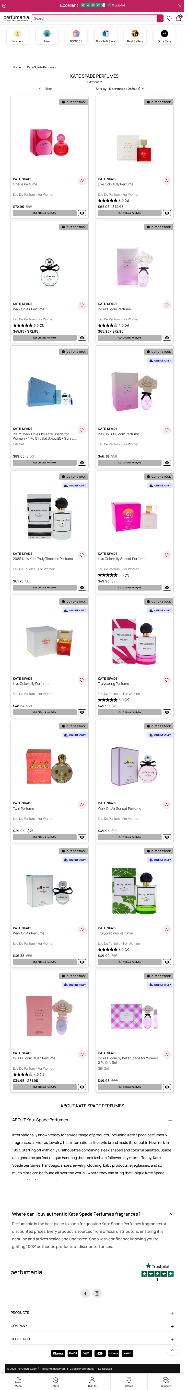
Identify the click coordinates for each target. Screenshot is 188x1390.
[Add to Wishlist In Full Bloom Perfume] (167, 305)
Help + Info (20, 1339)
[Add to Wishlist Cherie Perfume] (82, 180)
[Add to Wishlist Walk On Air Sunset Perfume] (167, 804)
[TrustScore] (157, 1272)
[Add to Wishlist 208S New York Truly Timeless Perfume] (82, 555)
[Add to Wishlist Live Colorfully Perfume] (167, 180)
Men (47, 41)
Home (17, 67)
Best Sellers (135, 41)
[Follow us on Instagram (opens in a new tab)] (97, 1293)
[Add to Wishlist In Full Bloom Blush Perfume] (82, 1054)
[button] (178, 18)
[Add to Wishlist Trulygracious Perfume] (167, 929)
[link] (172, 1350)
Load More (94, 1100)
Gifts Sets (164, 41)
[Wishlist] (169, 18)
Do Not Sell (105, 1368)
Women (17, 41)
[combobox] (119, 88)
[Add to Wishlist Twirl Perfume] (82, 804)
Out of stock (44, 213)
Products (20, 1312)
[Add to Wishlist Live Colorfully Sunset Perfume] (167, 555)
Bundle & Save (105, 41)
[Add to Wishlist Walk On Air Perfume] (82, 305)
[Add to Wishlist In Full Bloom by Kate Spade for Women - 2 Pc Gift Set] (167, 1054)
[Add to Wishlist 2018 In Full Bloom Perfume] (167, 430)
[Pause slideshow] (4, 6)
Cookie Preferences (82, 1368)
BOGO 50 (76, 41)
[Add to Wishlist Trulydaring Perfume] (167, 680)
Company (19, 1325)
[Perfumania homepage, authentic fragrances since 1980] (16, 18)
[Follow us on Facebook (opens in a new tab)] (85, 1293)
